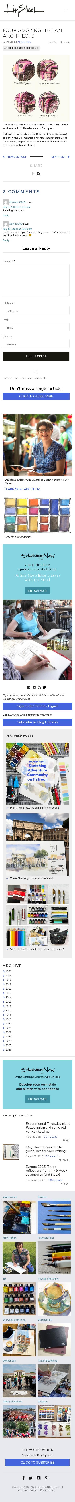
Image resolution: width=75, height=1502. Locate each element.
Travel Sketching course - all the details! (31, 878)
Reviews (43, 1401)
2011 (8, 984)
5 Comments (50, 1136)
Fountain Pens (46, 1238)
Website (7, 336)
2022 (8, 1032)
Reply (6, 215)
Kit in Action (10, 1238)
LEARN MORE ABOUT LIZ (22, 489)
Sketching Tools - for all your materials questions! (37, 949)
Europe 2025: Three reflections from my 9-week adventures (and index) (46, 1171)
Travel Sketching (47, 1360)
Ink (4, 1278)
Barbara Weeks (17, 202)
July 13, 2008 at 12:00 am (17, 229)
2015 (8, 1001)
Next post (59, 156)
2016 (8, 1006)
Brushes (42, 1197)
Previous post (16, 156)
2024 (8, 1040)
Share (66, 42)
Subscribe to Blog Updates (37, 722)
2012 (8, 988)
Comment (9, 261)
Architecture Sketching (21, 48)
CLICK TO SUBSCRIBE (36, 396)
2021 (8, 1027)
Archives (22, 1490)
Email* (6, 320)
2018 (8, 1014)
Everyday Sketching (14, 1320)
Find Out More (37, 590)
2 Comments (24, 42)
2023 (8, 1036)
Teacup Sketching (48, 1278)
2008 (8, 971)
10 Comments (55, 1180)
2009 (8, 975)
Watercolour (10, 1197)
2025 (8, 1045)
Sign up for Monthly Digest (37, 706)
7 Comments (52, 1156)
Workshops (9, 1360)
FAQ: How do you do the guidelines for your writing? (46, 1149)
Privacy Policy (47, 1490)
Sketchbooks (45, 1320)
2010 (8, 979)
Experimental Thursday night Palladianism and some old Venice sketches (48, 1128)
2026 (8, 1049)
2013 (8, 993)
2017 (8, 1010)
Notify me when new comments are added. (25, 378)
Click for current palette (18, 537)
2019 (8, 1019)
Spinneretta (15, 224)
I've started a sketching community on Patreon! (34, 807)
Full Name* (9, 303)
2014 (8, 997)
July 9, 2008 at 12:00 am (17, 207)
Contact (34, 1490)
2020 (8, 1023)
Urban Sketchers (12, 1401)
